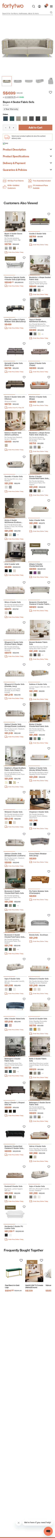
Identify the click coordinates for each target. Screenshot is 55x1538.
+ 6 (17, 535)
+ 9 (42, 334)
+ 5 (17, 248)
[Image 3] (40, 81)
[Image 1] (18, 81)
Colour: (5, 114)
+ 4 (42, 290)
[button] (5, 118)
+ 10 (18, 782)
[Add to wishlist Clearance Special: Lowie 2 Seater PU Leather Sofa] (24, 214)
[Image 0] (7, 81)
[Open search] (51, 12)
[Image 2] (29, 81)
